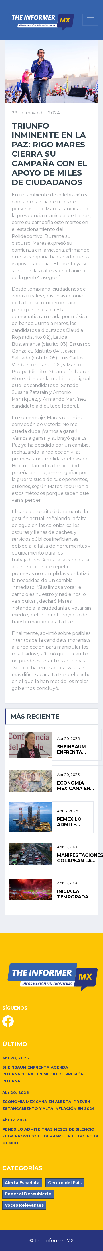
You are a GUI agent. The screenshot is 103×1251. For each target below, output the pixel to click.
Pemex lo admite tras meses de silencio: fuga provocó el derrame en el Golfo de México (73, 821)
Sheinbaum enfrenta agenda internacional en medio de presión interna (77, 749)
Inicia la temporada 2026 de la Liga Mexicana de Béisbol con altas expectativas (75, 894)
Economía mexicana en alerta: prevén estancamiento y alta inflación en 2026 (78, 785)
